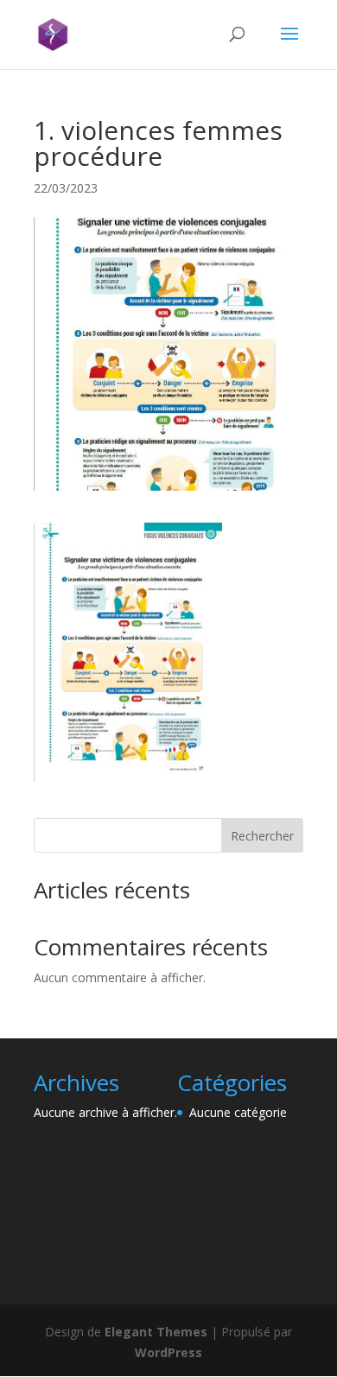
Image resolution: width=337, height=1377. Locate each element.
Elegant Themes (156, 1331)
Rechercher (262, 836)
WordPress (168, 1352)
